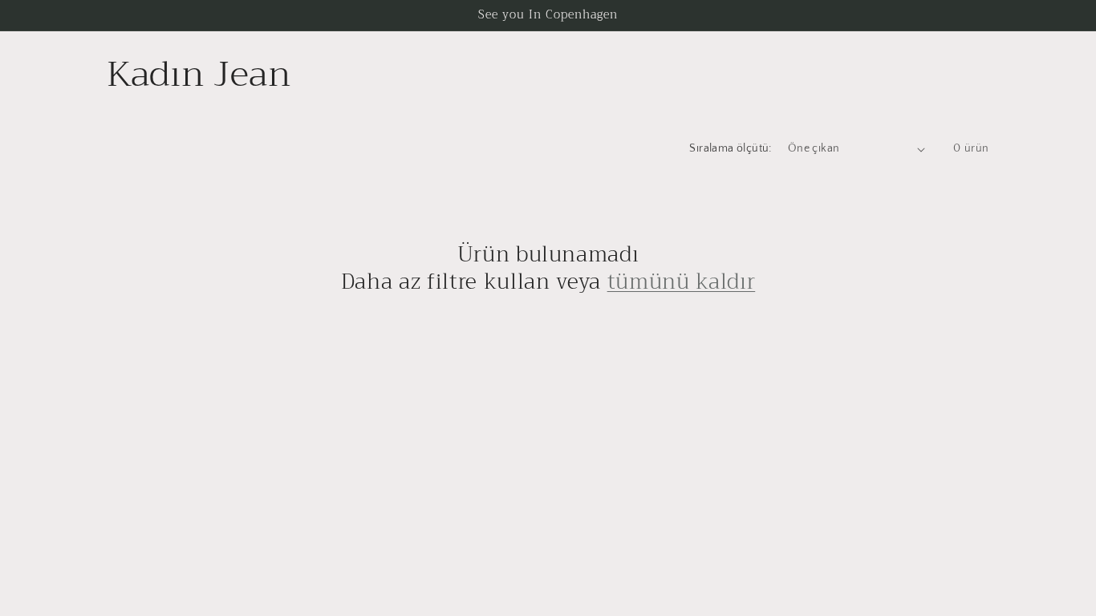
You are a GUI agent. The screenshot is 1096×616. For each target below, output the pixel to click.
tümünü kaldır (681, 282)
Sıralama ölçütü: (730, 148)
